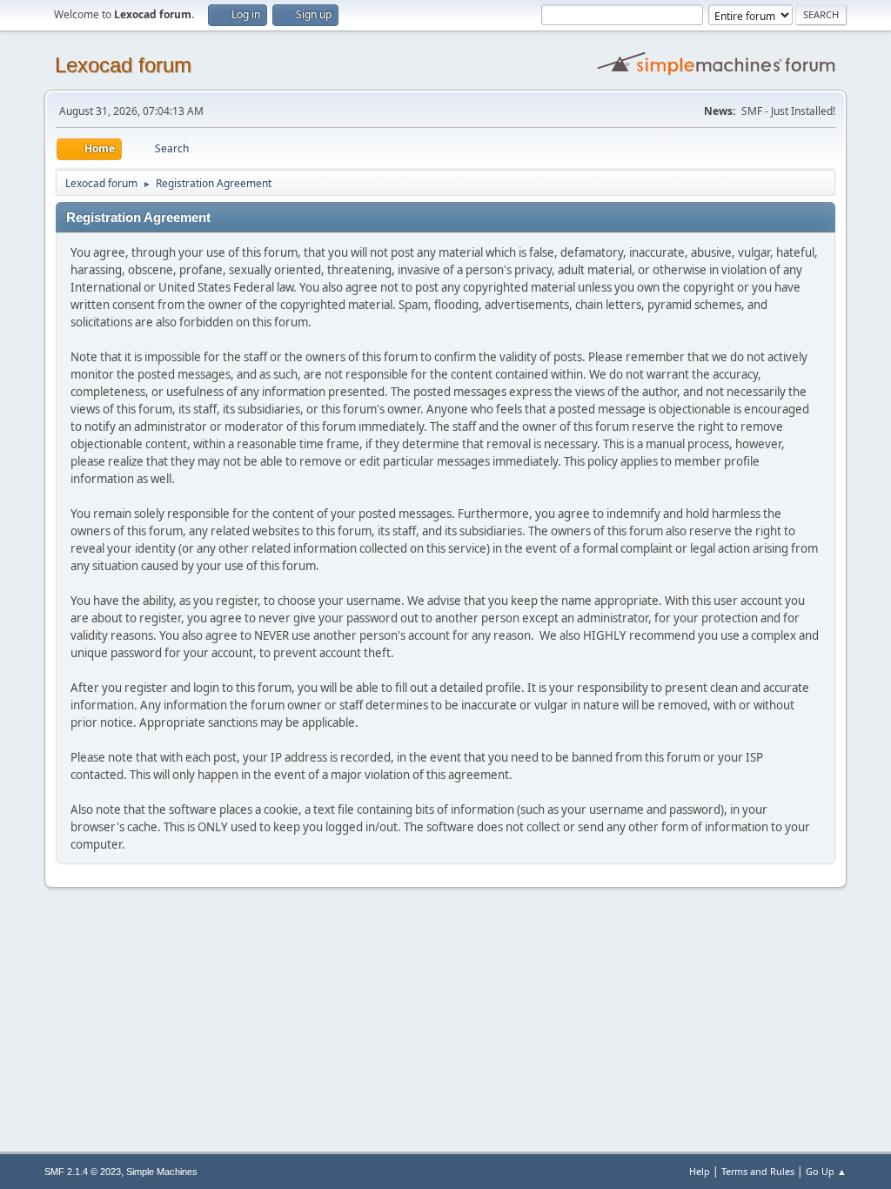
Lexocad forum (123, 65)
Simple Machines (162, 1171)
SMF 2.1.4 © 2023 (82, 1171)
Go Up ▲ (826, 1171)
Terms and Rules (757, 1171)
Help (699, 1171)
